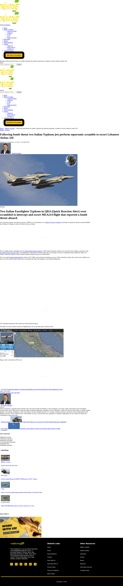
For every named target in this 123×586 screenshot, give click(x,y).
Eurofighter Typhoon (18, 389)
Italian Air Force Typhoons (53, 222)
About (49, 550)
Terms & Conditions (53, 570)
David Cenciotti (16, 153)
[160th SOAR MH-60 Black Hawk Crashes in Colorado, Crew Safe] (5, 500)
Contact (49, 557)
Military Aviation (5, 130)
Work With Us (51, 560)
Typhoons (12, 257)
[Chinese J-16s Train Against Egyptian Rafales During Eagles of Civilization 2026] (5, 487)
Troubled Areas (84, 570)
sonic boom (59, 389)
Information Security (86, 567)
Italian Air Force (34, 389)
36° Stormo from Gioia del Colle (9, 252)
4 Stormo (10, 389)
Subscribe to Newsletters (13, 55)
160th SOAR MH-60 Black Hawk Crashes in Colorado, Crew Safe (17, 506)
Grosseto (27, 389)
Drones (82, 557)
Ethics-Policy (51, 573)
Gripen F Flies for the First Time (9, 465)
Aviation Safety (5, 502)
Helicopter (83, 554)
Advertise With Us (52, 563)
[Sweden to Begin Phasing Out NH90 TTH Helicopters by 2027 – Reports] (5, 474)
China (2, 489)
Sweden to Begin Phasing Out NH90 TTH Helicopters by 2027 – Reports (19, 479)
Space (82, 560)
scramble (53, 389)
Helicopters (4, 475)
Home (49, 547)
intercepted (18, 257)
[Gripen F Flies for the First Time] (5, 460)
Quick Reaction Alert (45, 389)
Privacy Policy (51, 567)
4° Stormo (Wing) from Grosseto (32, 251)
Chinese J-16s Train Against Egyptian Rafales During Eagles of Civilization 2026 (21, 492)
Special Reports (52, 554)
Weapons (83, 563)
